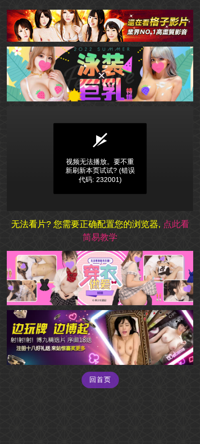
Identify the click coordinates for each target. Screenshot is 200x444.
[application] (100, 158)
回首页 (100, 379)
